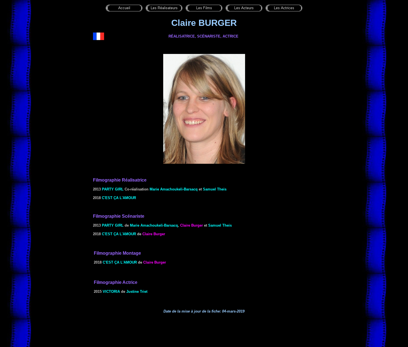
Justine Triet (136, 291)
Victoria (111, 291)
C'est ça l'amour (119, 198)
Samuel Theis (214, 189)
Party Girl (113, 189)
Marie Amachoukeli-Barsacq (174, 189)
